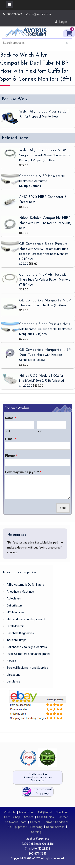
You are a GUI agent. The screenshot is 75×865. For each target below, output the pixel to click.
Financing (36, 826)
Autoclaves (14, 598)
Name (10, 418)
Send (63, 508)
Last (39, 431)
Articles (28, 817)
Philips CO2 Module (34, 375)
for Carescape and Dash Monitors (43, 253)
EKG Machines (15, 612)
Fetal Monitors (16, 626)
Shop (16, 817)
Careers (35, 822)
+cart (59, 165)
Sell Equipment (17, 826)
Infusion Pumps (16, 640)
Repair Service (55, 826)
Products (9, 812)
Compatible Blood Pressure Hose (44, 324)
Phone (11, 455)
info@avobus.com (40, 14)
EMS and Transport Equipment (26, 619)
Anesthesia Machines (20, 591)
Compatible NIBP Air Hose (40, 274)
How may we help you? (23, 472)
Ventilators (13, 681)
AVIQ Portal (45, 812)
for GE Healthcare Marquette (42, 178)
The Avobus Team (14, 822)
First (7, 431)
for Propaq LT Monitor (41, 116)
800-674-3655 (14, 14)
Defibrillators (15, 605)
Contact (63, 817)
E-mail (10, 439)
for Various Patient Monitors (44, 279)
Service (11, 660)
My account (26, 812)
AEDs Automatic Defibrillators (25, 584)
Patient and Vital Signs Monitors (27, 647)
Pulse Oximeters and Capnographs (28, 653)
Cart (7, 817)
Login (63, 22)
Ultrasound (13, 674)
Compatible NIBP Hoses (38, 176)
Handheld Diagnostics (20, 633)
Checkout (62, 812)
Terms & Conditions (56, 822)
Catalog (36, 832)
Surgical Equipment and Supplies (27, 667)
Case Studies (45, 817)
